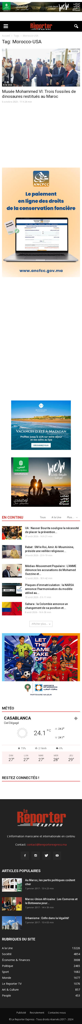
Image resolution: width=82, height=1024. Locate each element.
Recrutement (37, 1012)
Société (7, 954)
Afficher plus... (40, 624)
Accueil (6, 35)
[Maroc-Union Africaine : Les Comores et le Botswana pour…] (12, 904)
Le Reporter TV (11, 983)
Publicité (21, 1012)
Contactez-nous (57, 1012)
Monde (6, 978)
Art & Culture (10, 989)
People (6, 995)
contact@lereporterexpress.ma (47, 844)
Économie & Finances (16, 960)
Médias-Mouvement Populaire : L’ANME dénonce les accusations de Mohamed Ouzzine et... (50, 570)
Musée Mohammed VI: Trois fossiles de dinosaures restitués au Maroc (39, 94)
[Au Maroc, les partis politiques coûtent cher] (12, 885)
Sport (5, 972)
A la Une (7, 84)
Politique (7, 966)
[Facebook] (25, 856)
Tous (43, 517)
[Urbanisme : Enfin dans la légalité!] (12, 923)
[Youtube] (57, 856)
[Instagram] (36, 856)
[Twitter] (46, 856)
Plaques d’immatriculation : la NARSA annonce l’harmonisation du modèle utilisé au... (49, 588)
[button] (76, 26)
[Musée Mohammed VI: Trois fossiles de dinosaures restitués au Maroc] (41, 68)
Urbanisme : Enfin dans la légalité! (47, 918)
